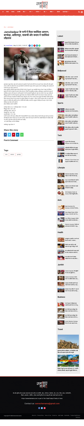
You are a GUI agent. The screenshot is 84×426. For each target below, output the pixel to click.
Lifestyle (61, 168)
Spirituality (66, 415)
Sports (60, 103)
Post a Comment (11, 140)
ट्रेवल (59, 16)
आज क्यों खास (5, 16)
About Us (34, 415)
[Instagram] (45, 408)
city (5, 27)
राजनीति (18, 11)
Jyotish (61, 265)
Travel (60, 329)
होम (3, 11)
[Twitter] (42, 408)
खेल (44, 11)
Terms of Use (48, 415)
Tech (60, 135)
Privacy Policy (40, 415)
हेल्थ (39, 16)
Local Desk (9, 45)
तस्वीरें (64, 16)
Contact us (54, 415)
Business (61, 297)
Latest (60, 36)
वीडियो (51, 11)
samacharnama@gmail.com (42, 403)
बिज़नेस (58, 11)
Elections (78, 417)
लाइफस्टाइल (65, 11)
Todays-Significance (75, 415)
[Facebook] (39, 408)
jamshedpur (10, 27)
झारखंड (19, 154)
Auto (60, 200)
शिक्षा (11, 16)
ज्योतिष (44, 16)
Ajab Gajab (60, 415)
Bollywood (62, 71)
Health (60, 232)
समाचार (12, 11)
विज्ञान (28, 16)
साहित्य (74, 16)
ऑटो (33, 16)
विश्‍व (24, 11)
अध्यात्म (51, 16)
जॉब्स (69, 16)
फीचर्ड (7, 11)
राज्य (30, 11)
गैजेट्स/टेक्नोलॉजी (18, 16)
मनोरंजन (37, 11)
